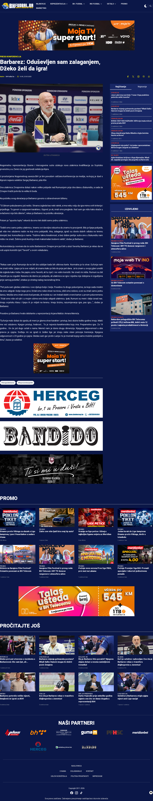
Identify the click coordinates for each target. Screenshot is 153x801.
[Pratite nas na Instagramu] (138, 76)
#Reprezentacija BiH (25, 383)
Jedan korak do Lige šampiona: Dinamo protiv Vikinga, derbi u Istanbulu (132, 534)
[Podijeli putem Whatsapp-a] (149, 76)
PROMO (124, 4)
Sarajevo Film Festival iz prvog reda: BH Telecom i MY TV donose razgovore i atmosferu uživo (129, 246)
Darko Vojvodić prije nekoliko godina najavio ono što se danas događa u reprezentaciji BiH (95, 699)
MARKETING (41, 8)
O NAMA (63, 771)
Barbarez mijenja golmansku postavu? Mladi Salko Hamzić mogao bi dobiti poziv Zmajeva (56, 662)
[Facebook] (71, 792)
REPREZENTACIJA (57, 4)
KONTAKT (89, 771)
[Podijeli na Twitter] (133, 76)
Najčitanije (120, 86)
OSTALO (110, 4)
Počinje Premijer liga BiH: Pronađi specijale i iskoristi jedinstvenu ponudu (133, 571)
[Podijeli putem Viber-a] (144, 76)
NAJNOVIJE (41, 4)
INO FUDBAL (95, 4)
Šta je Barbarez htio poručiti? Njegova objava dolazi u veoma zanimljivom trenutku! (95, 662)
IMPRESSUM (97, 776)
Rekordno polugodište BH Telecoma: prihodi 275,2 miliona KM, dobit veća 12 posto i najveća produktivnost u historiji (129, 322)
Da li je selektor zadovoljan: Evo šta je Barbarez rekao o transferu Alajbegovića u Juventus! (135, 662)
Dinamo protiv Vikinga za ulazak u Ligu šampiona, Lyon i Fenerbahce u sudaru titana (17, 534)
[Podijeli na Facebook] (128, 76)
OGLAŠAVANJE (76, 771)
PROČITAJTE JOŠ (20, 626)
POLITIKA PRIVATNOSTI (80, 776)
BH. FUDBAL (78, 4)
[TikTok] (81, 792)
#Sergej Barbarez (7, 383)
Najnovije (142, 86)
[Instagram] (76, 792)
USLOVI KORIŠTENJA (59, 776)
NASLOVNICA (76, 766)
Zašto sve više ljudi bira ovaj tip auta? (56, 531)
